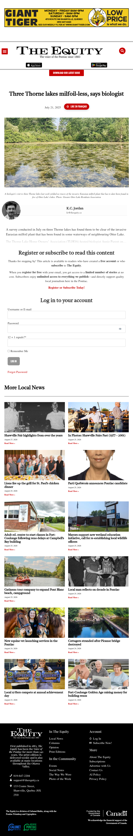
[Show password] (120, 329)
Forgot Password (17, 372)
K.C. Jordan (74, 208)
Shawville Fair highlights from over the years (33, 435)
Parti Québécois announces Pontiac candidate (97, 483)
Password (13, 323)
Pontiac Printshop (14, 814)
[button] (5, 51)
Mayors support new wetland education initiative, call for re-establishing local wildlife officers (97, 538)
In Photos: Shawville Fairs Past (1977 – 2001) (96, 435)
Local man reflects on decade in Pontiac (93, 589)
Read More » (9, 443)
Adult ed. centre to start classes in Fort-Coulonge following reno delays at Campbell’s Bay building (34, 538)
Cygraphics (31, 814)
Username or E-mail (19, 309)
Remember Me (19, 350)
